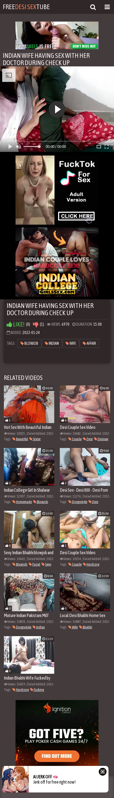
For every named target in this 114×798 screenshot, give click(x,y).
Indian (53, 343)
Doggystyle (79, 502)
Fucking (38, 690)
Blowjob (31, 343)
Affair (91, 343)
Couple (76, 439)
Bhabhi (87, 627)
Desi (89, 439)
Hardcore (92, 564)
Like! (18, 324)
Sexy (48, 564)
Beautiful (21, 439)
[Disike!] (35, 324)
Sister (36, 439)
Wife (72, 343)
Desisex (102, 439)
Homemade (23, 502)
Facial (36, 564)
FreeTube (26, 7)
